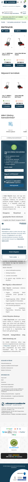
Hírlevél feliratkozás (6, 363)
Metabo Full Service (6, 370)
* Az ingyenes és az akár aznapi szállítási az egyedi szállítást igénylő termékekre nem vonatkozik (12, 390)
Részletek (20, 247)
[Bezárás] (26, 18)
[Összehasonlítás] (11, 47)
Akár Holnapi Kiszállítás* (7, 386)
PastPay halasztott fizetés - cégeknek (10, 394)
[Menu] (18, 2)
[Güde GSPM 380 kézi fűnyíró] (20, 42)
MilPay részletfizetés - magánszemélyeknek (12, 396)
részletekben (15, 13)
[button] (7, 65)
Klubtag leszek (14, 185)
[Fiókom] (21, 2)
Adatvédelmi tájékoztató (7, 384)
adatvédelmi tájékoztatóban (13, 181)
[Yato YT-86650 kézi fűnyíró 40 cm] (7, 42)
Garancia (3, 382)
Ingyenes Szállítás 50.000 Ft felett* (9, 365)
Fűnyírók (7, 346)
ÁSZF (2, 380)
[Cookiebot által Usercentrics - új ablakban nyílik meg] (19, 224)
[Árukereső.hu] (14, 442)
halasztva (6, 13)
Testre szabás (13, 257)
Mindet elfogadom (14, 252)
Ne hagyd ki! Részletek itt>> (8, 18)
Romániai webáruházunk (7, 398)
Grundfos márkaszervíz (7, 368)
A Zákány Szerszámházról (14, 138)
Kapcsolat (3, 377)
